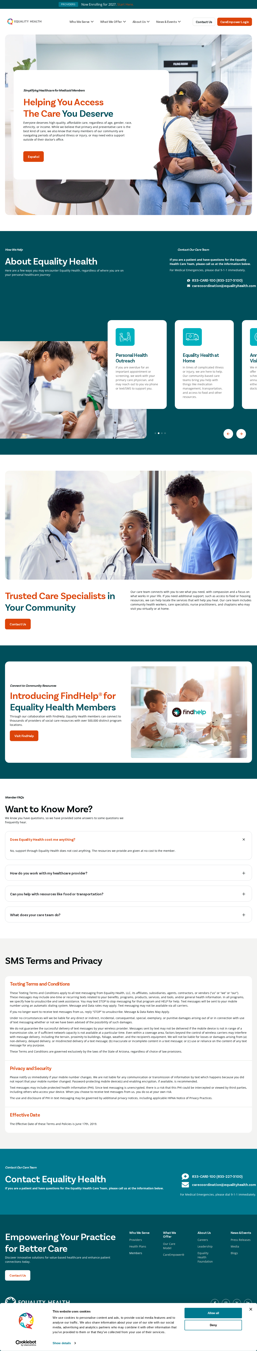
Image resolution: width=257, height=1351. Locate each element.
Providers (135, 1240)
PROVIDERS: (68, 4)
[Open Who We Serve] (92, 21)
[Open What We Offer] (124, 21)
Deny (213, 1325)
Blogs (234, 1253)
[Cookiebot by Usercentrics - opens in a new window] (26, 1343)
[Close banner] (250, 1309)
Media (235, 1246)
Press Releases (241, 1240)
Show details (62, 1343)
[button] (228, 434)
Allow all (213, 1313)
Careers (203, 1240)
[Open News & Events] (179, 21)
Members (135, 1253)
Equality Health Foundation (205, 1257)
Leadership (205, 1246)
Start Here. (125, 4)
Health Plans (137, 1246)
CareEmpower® (173, 1255)
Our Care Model (169, 1246)
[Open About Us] (148, 21)
